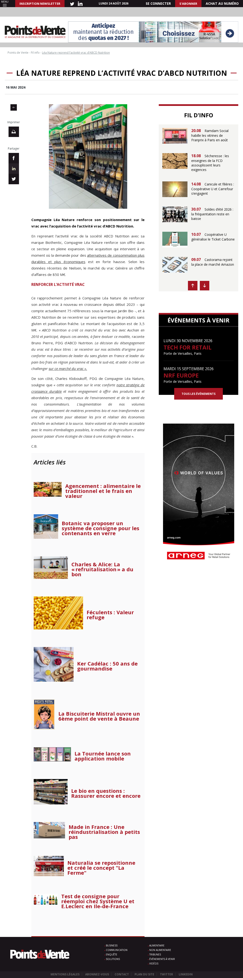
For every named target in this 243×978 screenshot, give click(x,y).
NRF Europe (181, 375)
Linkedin (186, 974)
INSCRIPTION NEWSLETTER (39, 3)
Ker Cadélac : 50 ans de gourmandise (107, 666)
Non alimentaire (160, 950)
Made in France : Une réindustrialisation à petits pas (104, 831)
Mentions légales (65, 974)
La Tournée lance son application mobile (103, 756)
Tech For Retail (187, 347)
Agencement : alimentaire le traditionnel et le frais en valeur (103, 490)
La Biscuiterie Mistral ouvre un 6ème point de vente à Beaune (99, 716)
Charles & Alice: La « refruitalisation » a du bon (102, 569)
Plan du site (144, 974)
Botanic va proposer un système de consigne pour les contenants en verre (100, 528)
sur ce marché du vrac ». (68, 368)
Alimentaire (156, 945)
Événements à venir (162, 959)
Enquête (111, 954)
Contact (122, 974)
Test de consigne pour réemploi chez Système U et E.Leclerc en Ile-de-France (97, 901)
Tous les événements (198, 394)
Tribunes (155, 954)
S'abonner (188, 3)
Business (111, 945)
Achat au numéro (222, 3)
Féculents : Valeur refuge (110, 615)
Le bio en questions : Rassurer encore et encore (105, 793)
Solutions (113, 959)
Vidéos (153, 963)
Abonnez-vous (97, 974)
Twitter (166, 974)
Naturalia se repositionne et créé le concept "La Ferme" (101, 867)
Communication (116, 950)
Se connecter (158, 3)
